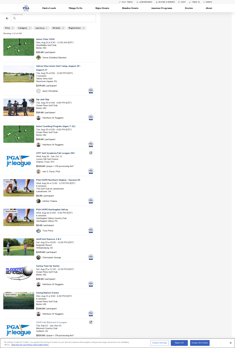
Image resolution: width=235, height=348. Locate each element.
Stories (189, 8)
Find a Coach (49, 8)
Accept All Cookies (200, 343)
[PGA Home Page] (26, 8)
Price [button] (7, 28)
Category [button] (22, 28)
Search (209, 2)
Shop (182, 2)
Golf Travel (127, 2)
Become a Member (167, 2)
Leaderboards (145, 2)
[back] (7, 18)
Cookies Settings (159, 343)
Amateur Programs (161, 8)
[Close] (231, 343)
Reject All (179, 343)
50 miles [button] (56, 28)
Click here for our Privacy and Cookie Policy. (30, 345)
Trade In (194, 2)
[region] (117, 343)
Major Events (102, 8)
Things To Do (75, 8)
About (209, 8)
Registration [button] (75, 28)
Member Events (130, 8)
